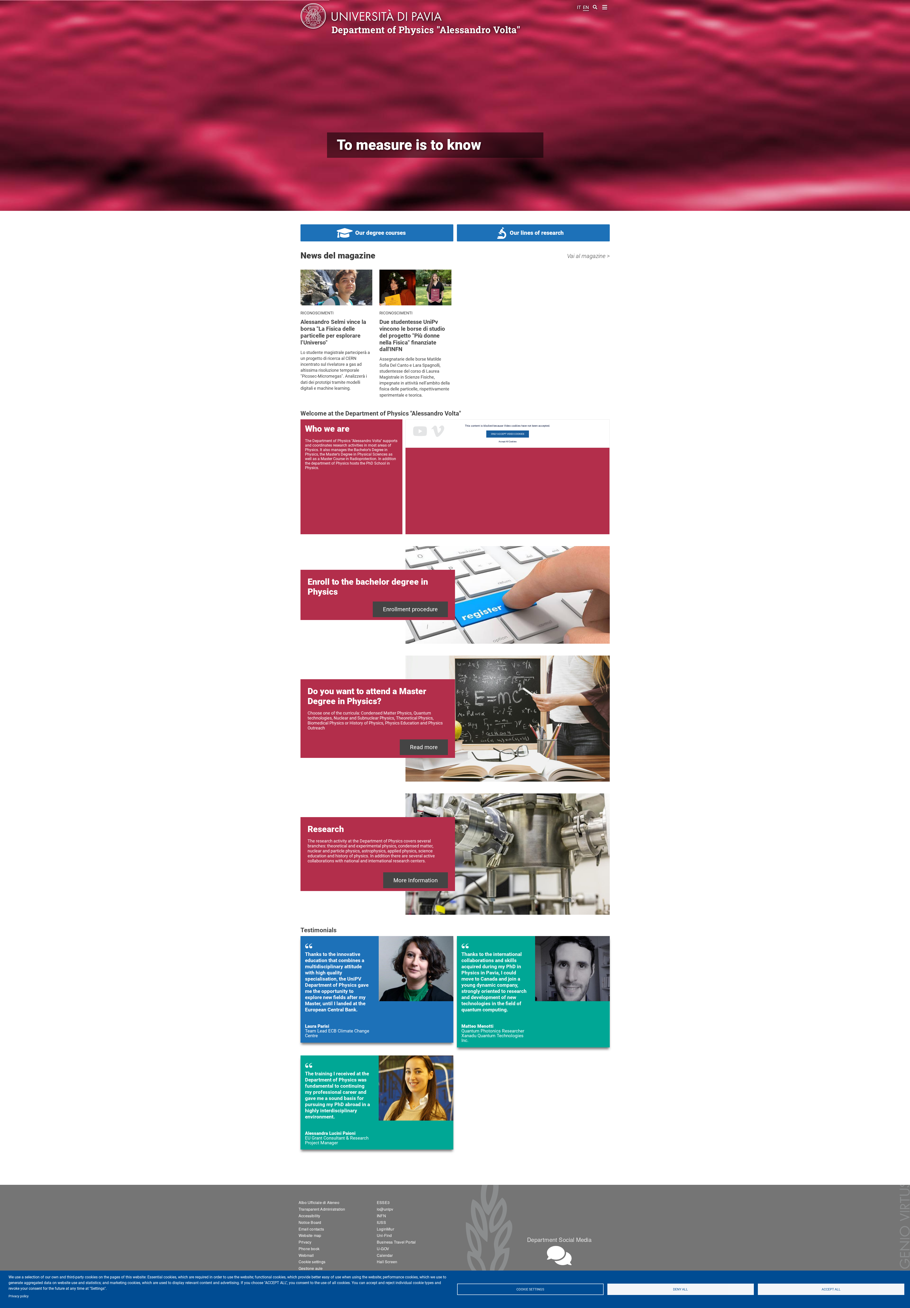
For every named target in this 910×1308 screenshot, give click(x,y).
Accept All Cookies (508, 441)
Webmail (306, 1255)
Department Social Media (559, 1239)
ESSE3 (383, 1202)
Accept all (831, 1289)
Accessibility (309, 1215)
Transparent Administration (322, 1209)
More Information (415, 880)
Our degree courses (380, 233)
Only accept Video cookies (507, 434)
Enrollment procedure (410, 609)
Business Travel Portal (396, 1242)
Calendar (385, 1255)
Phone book (309, 1248)
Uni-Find (384, 1235)
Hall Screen (387, 1261)
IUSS (381, 1222)
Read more (424, 747)
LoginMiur (385, 1229)
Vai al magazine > (588, 256)
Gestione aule (311, 1268)
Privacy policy (19, 1296)
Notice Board (310, 1222)
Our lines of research (537, 233)
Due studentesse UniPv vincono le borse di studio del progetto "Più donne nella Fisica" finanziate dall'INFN (412, 336)
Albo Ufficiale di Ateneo (319, 1202)
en (586, 7)
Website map (310, 1235)
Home (605, 7)
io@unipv (385, 1209)
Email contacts (311, 1229)
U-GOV (383, 1248)
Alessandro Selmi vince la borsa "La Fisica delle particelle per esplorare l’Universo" (333, 332)
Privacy (305, 1242)
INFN (381, 1215)
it (579, 7)
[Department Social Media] (559, 1255)
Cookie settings (530, 1289)
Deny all (680, 1289)
